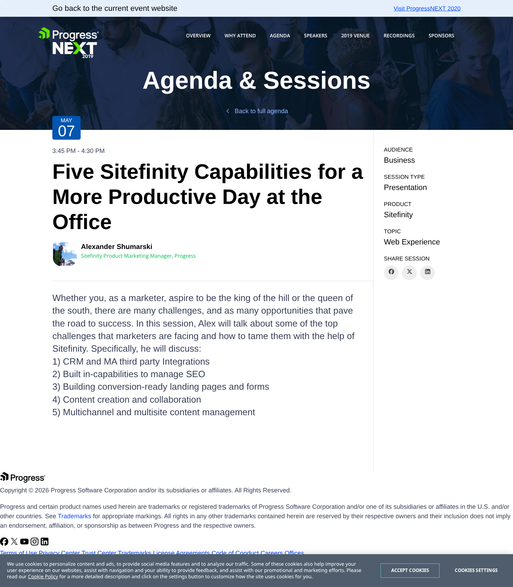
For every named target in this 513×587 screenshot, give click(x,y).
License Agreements (181, 553)
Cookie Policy (43, 576)
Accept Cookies (410, 570)
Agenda (280, 35)
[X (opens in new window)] (15, 543)
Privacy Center (59, 553)
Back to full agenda (261, 111)
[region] (256, 570)
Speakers (315, 35)
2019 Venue (355, 35)
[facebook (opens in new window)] (5, 543)
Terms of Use (18, 553)
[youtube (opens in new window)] (25, 543)
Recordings (399, 35)
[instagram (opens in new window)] (35, 543)
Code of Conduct (235, 553)
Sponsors (441, 35)
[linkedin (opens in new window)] (44, 543)
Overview (198, 35)
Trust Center (99, 553)
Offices (294, 553)
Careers (271, 553)
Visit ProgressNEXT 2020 (427, 8)
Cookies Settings (476, 570)
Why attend (240, 35)
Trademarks (74, 516)
